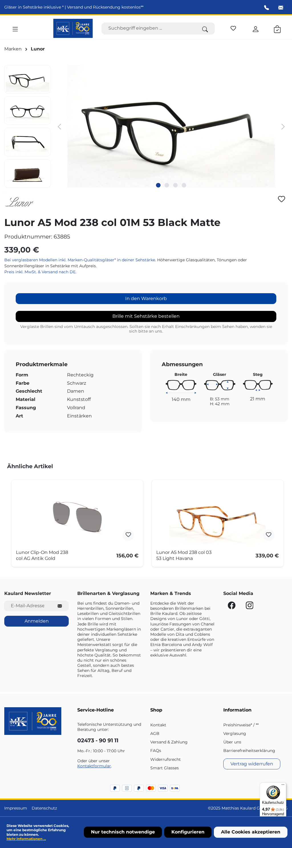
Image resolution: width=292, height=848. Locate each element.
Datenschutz (44, 808)
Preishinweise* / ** (241, 724)
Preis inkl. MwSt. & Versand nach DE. (40, 272)
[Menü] (15, 28)
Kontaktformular (94, 766)
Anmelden (37, 621)
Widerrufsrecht (165, 759)
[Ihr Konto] (256, 28)
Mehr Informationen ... (26, 839)
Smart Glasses (164, 767)
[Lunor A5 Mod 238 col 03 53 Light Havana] (217, 516)
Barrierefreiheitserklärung (249, 750)
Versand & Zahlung (169, 742)
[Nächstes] (283, 126)
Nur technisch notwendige (123, 832)
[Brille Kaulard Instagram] (249, 607)
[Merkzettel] (233, 27)
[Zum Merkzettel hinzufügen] (281, 199)
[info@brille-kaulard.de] (280, 7)
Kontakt (158, 724)
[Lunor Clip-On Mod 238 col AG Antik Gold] (77, 516)
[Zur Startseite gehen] (73, 28)
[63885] (171, 126)
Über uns (232, 742)
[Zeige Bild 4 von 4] (184, 185)
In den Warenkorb (146, 298)
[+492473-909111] (266, 7)
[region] (146, 126)
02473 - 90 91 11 (97, 740)
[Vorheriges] (59, 126)
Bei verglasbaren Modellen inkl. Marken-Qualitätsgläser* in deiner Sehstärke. (80, 260)
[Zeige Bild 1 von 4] (158, 185)
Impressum (15, 808)
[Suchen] (205, 28)
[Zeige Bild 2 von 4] (167, 185)
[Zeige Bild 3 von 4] (175, 185)
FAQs (155, 750)
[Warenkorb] (277, 28)
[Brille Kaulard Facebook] (232, 607)
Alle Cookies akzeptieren (250, 832)
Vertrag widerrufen (251, 764)
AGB (154, 733)
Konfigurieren (187, 832)
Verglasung (234, 733)
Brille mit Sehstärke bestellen (146, 316)
